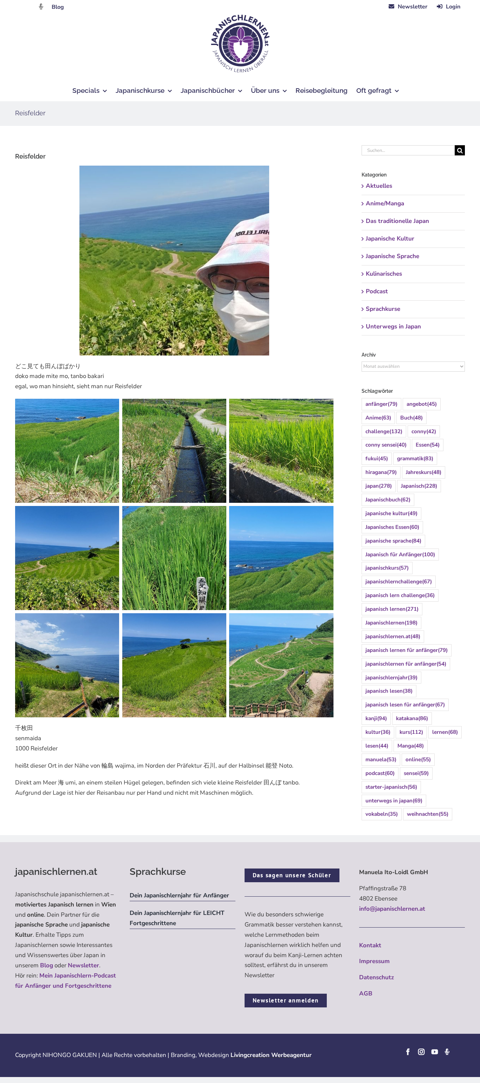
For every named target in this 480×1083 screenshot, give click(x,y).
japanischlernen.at (392, 636)
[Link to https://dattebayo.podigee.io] (41, 6)
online (418, 759)
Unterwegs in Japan (393, 326)
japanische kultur (391, 513)
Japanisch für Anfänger (400, 554)
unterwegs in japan (393, 800)
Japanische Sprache (392, 256)
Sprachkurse (383, 309)
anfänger (381, 404)
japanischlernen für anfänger (405, 663)
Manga (410, 745)
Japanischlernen (391, 622)
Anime (378, 417)
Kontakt (370, 945)
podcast (380, 773)
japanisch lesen (389, 690)
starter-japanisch (391, 786)
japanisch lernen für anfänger (406, 650)
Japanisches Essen (392, 527)
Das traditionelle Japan (397, 221)
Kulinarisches (384, 274)
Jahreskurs (423, 472)
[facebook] (408, 1052)
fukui (376, 458)
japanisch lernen (392, 609)
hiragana (381, 472)
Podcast (377, 291)
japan (378, 485)
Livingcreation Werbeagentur (271, 1055)
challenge (383, 431)
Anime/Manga (385, 203)
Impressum (374, 961)
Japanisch (419, 485)
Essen (428, 444)
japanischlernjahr (391, 677)
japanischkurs (387, 567)
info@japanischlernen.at (392, 909)
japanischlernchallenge (398, 581)
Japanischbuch (387, 499)
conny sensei (386, 444)
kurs (411, 732)
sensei (416, 773)
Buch (411, 417)
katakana (412, 718)
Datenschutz (376, 977)
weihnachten (427, 814)
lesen (376, 745)
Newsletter (83, 965)
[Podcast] (447, 1052)
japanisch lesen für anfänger (405, 704)
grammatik (415, 458)
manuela (380, 759)
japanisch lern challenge (400, 595)
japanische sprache (393, 540)
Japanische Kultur (390, 239)
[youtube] (435, 1052)
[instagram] (421, 1052)
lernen (445, 732)
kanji (376, 718)
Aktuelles (379, 186)
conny (423, 431)
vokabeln (381, 814)
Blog (58, 7)
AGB (365, 993)
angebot (422, 404)
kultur (377, 732)
